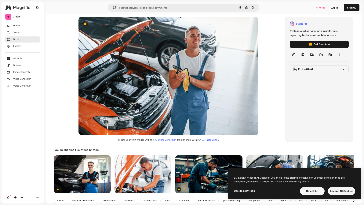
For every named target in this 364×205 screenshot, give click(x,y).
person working (231, 200)
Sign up (351, 7)
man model (342, 200)
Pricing (320, 7)
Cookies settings (244, 190)
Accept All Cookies (341, 191)
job (326, 200)
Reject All (312, 191)
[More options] (339, 54)
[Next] (353, 201)
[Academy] (15, 197)
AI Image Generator (165, 139)
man (301, 200)
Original (102, 24)
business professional (83, 200)
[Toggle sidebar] (37, 8)
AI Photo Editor (210, 139)
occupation (254, 200)
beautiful (286, 200)
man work (129, 200)
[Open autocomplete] (113, 7)
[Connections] (8, 197)
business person (206, 200)
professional (109, 200)
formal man (184, 200)
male (270, 200)
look (167, 200)
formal (60, 200)
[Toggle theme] (22, 197)
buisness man (150, 200)
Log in (334, 7)
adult (314, 200)
